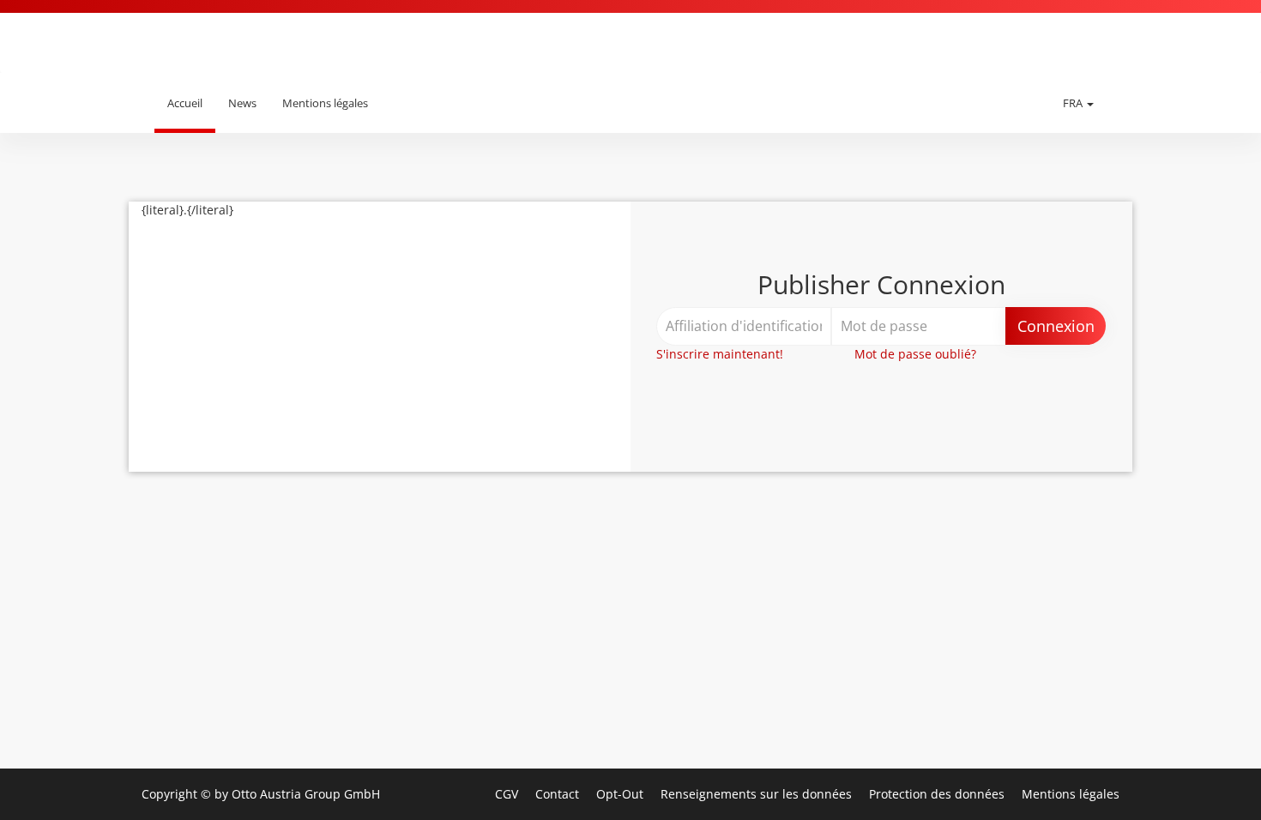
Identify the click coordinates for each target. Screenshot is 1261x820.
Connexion (1056, 326)
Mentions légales (325, 103)
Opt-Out (621, 794)
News (242, 103)
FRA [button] (1074, 103)
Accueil (184, 103)
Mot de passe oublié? (915, 354)
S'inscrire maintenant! (719, 354)
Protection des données (938, 794)
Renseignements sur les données (758, 794)
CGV (508, 794)
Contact (558, 794)
